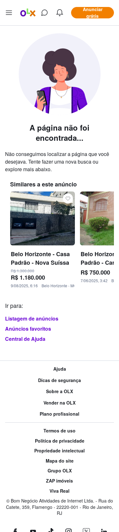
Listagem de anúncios (31, 318)
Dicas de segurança (59, 380)
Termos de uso (59, 431)
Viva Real (59, 491)
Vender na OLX (59, 403)
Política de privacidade (59, 441)
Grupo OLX (60, 471)
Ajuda (59, 369)
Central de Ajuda (25, 338)
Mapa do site (60, 461)
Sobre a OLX (59, 391)
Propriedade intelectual (59, 451)
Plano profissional (59, 414)
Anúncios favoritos (28, 328)
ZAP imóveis (59, 481)
